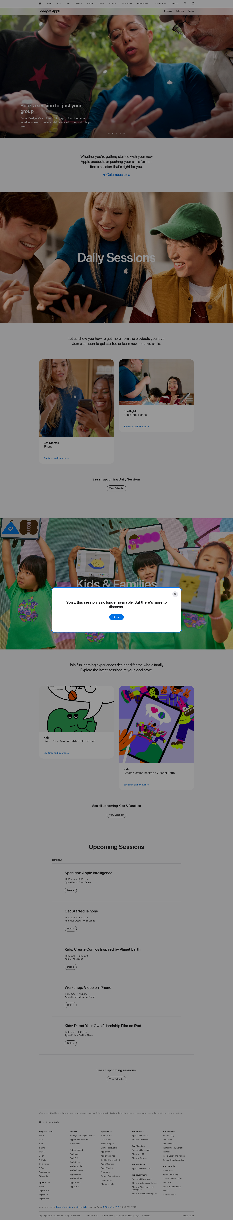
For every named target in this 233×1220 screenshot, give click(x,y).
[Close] (175, 594)
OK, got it (116, 617)
